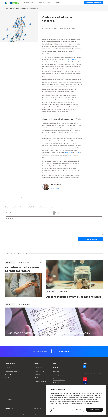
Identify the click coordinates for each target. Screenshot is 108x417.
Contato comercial (64, 351)
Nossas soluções (28, 3)
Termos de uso (57, 379)
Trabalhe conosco (39, 371)
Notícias (10, 262)
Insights (15, 8)
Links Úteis (8, 399)
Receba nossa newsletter (92, 374)
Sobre (40, 3)
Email (57, 213)
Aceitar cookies (94, 410)
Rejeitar (78, 410)
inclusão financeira (71, 59)
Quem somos (38, 368)
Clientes (37, 378)
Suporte (57, 3)
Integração (8, 374)
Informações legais (58, 375)
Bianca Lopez (56, 184)
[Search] (81, 3)
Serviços (7, 368)
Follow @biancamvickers (59, 189)
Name (8, 213)
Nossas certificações (40, 381)
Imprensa (37, 374)
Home (6, 8)
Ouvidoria (56, 371)
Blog (48, 3)
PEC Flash (77, 153)
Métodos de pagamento (12, 371)
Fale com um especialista (93, 2)
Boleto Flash (68, 153)
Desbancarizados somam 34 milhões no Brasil (73, 296)
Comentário (10, 218)
